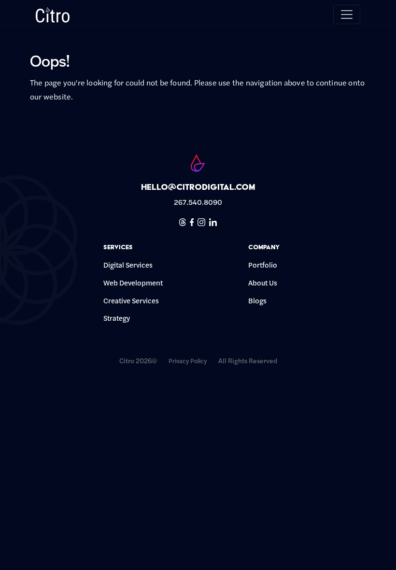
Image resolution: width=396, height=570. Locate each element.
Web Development (133, 282)
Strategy (116, 318)
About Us (262, 282)
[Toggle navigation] (346, 14)
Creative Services (131, 300)
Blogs (257, 300)
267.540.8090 (198, 202)
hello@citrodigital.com (198, 187)
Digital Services (129, 264)
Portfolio (262, 264)
